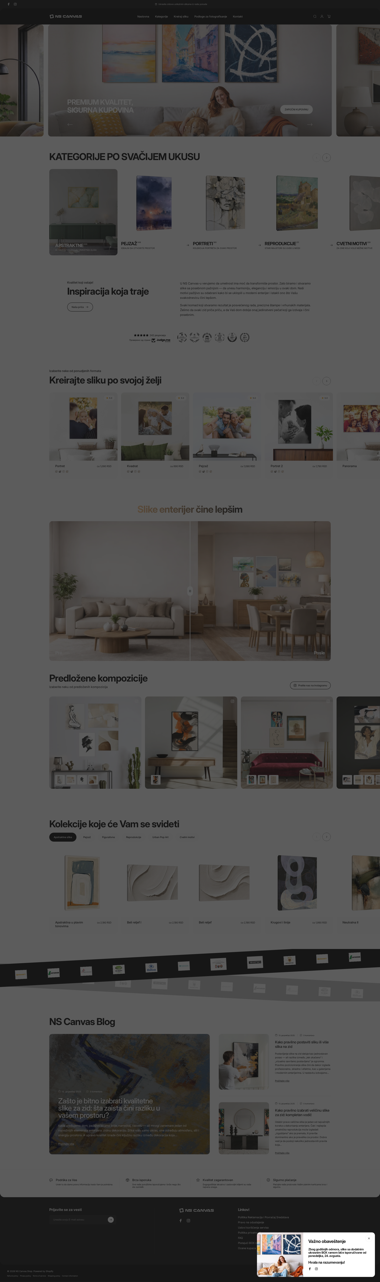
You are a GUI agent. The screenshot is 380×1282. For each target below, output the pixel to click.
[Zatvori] (369, 1238)
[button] (59, 1254)
